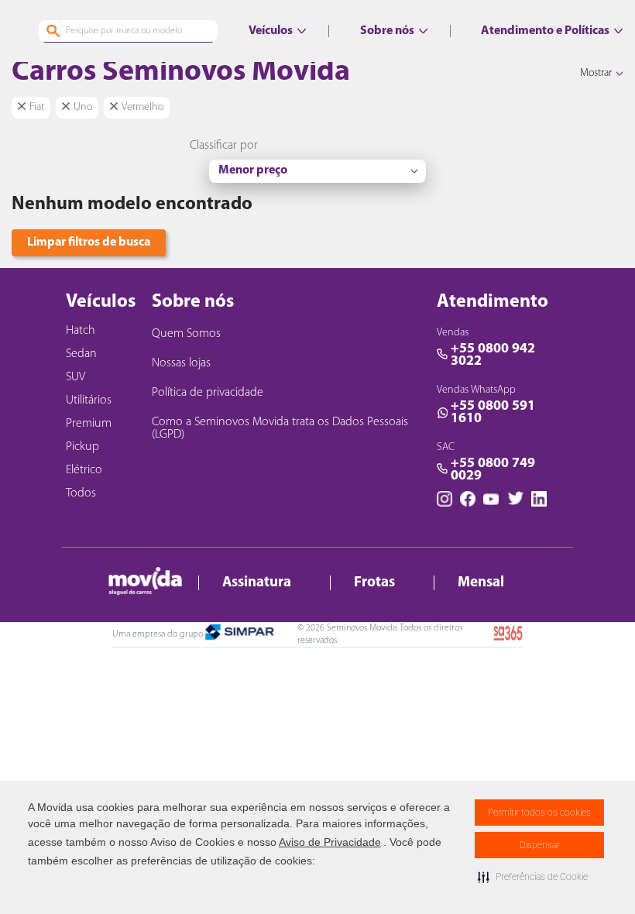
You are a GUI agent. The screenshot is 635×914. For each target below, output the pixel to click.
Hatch (80, 331)
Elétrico (84, 470)
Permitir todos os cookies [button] (539, 812)
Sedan (81, 354)
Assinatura (256, 583)
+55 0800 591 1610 (493, 412)
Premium (89, 423)
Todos (81, 493)
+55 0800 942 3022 (493, 355)
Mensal (481, 583)
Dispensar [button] (540, 845)
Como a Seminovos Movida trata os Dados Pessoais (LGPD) (280, 428)
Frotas (374, 583)
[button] (533, 876)
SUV (75, 377)
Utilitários (89, 400)
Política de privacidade (207, 393)
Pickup (82, 447)
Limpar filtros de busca (88, 242)
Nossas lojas (181, 363)
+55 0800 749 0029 (493, 470)
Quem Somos (186, 334)
